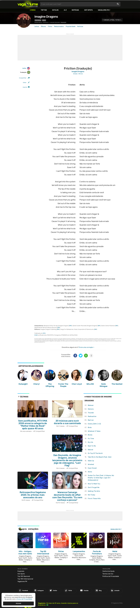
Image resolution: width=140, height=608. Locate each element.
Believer (91, 405)
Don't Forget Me (93, 487)
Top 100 (44, 10)
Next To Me (92, 446)
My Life (90, 442)
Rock (44, 20)
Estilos (55, 10)
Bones (90, 435)
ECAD (36, 335)
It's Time (91, 438)
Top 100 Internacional (25, 579)
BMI (70, 325)
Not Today (91, 495)
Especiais (21, 571)
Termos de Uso (107, 574)
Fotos (50, 26)
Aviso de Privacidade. (24, 599)
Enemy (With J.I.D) (94, 424)
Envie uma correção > (86, 347)
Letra (24, 68)
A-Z (65, 10)
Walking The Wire (94, 491)
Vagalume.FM (103, 10)
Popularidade (70, 26)
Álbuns (43, 26)
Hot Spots (88, 10)
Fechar (18, 603)
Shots (90, 472)
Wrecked (91, 464)
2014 (44, 333)
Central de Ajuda (108, 571)
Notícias (75, 10)
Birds (90, 427)
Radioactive (92, 416)
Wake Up (91, 461)
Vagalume (28, 4)
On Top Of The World (95, 453)
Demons (91, 409)
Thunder (91, 413)
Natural (90, 450)
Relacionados (59, 26)
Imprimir (25, 87)
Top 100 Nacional (24, 576)
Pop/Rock (38, 20)
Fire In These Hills (94, 498)
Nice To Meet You (94, 484)
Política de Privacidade (110, 576)
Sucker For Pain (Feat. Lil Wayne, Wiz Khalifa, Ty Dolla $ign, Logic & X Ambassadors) (101, 478)
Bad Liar (91, 420)
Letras (36, 26)
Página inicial (38, 22)
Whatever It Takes (94, 431)
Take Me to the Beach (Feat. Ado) (99, 457)
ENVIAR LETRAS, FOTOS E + (113, 20)
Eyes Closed (92, 468)
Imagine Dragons (46, 16)
